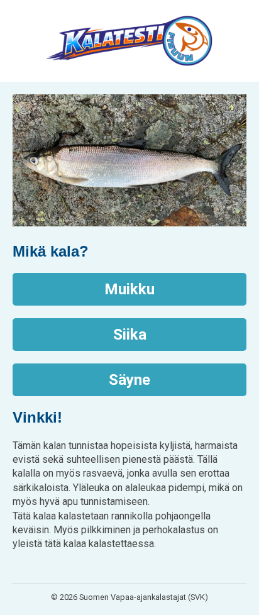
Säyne (129, 380)
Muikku (129, 289)
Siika (129, 334)
